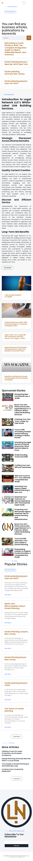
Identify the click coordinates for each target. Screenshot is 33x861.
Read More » (8, 594)
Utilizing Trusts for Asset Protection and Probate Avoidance (12, 753)
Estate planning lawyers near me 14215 (16, 577)
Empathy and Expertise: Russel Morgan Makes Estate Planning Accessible (16, 378)
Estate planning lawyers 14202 (16, 684)
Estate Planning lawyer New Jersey (15, 658)
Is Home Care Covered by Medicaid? (12, 770)
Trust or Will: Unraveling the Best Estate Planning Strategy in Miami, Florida (22, 434)
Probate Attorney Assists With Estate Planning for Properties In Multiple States (16, 324)
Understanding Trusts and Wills (21, 456)
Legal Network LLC (23, 856)
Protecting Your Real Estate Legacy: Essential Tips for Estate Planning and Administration (22, 514)
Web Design (15, 857)
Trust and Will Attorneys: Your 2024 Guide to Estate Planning (21, 541)
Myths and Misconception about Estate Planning (15, 606)
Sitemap (10, 857)
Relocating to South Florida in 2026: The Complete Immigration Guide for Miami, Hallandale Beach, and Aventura (15, 49)
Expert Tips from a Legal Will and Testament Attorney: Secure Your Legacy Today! (15, 336)
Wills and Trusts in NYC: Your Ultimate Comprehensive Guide (22, 479)
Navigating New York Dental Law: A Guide (22, 396)
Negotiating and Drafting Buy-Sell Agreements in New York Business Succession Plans (16, 349)
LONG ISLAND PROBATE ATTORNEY (13, 296)
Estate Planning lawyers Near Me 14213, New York (16, 63)
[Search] (29, 38)
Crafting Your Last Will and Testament (22, 466)
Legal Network (21, 857)
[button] (24, 3)
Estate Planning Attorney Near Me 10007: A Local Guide (16, 759)
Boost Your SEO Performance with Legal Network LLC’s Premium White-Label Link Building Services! (22, 410)
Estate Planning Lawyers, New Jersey (16, 632)
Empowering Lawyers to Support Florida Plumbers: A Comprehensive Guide (22, 553)
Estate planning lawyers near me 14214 (16, 82)
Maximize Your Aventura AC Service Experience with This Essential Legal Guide (22, 501)
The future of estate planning (14, 709)
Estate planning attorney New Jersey (15, 72)
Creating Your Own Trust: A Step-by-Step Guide (22, 421)
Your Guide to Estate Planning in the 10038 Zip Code (15, 765)
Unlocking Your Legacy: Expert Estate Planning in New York (22, 489)
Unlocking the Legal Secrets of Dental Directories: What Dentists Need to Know (22, 446)
